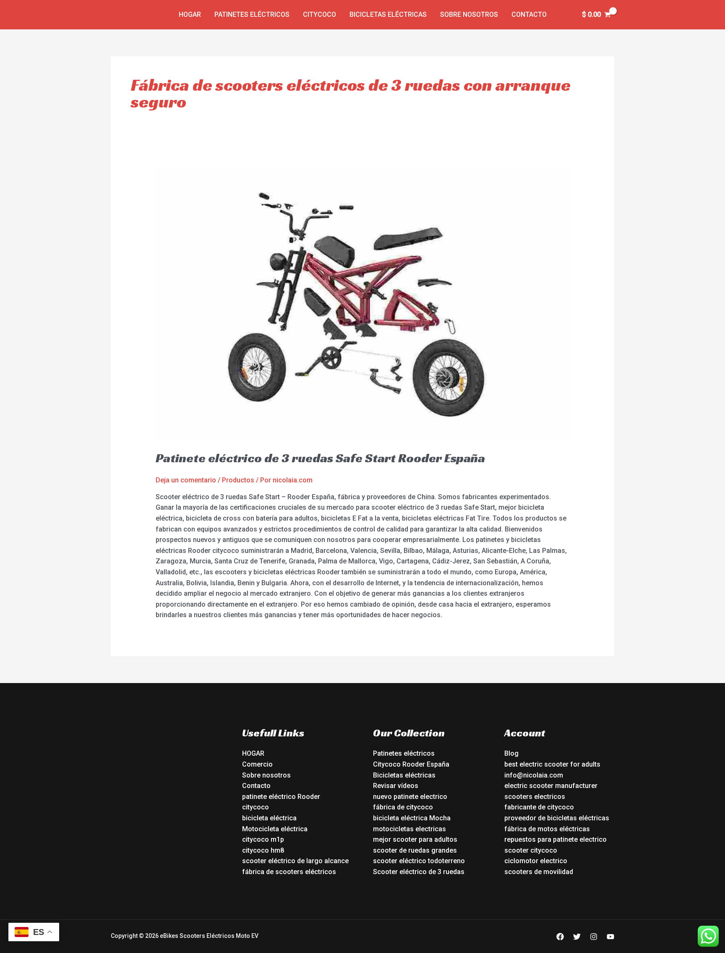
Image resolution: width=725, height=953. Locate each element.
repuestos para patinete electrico (555, 839)
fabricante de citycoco (539, 807)
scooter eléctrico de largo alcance (295, 861)
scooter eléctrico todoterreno (419, 861)
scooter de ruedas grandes (415, 850)
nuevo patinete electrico (410, 797)
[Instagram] (593, 936)
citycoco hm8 (263, 850)
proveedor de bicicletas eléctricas (556, 818)
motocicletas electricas (409, 829)
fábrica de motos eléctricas (547, 829)
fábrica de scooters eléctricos (289, 872)
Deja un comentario (186, 480)
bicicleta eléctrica (269, 818)
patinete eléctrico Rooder (281, 797)
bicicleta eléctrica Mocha (412, 818)
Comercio (257, 764)
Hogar (190, 14)
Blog (511, 753)
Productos (238, 480)
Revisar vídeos (395, 786)
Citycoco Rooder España (411, 764)
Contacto (529, 14)
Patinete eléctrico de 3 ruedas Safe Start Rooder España (320, 458)
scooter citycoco (530, 850)
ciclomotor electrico (535, 861)
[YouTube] (610, 936)
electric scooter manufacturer (550, 786)
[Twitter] (577, 936)
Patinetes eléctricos (251, 14)
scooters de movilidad (538, 872)
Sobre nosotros (469, 14)
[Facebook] (560, 936)
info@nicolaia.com (533, 775)
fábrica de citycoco (403, 807)
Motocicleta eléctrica (275, 829)
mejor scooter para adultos (415, 839)
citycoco (255, 807)
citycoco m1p (263, 839)
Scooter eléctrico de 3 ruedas (418, 872)
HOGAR (253, 753)
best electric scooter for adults (552, 764)
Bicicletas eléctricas (388, 14)
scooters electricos (534, 797)
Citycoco (319, 14)
